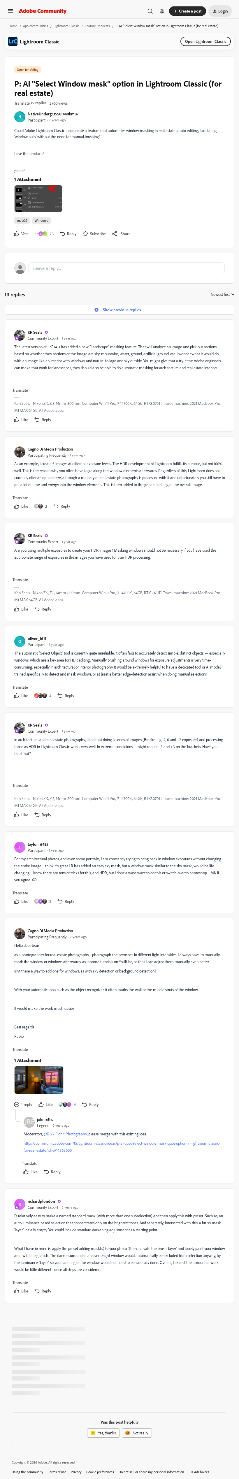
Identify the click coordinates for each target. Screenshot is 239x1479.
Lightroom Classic (66, 26)
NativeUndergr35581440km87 (53, 113)
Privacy (76, 1472)
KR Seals (35, 332)
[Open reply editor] (119, 268)
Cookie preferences (100, 1472)
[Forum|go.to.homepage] (43, 11)
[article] (119, 376)
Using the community (27, 1472)
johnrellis (45, 1119)
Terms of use (57, 1472)
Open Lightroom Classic (205, 41)
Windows (41, 220)
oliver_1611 (37, 638)
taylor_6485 (38, 844)
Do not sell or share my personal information (151, 1472)
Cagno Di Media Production (50, 448)
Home (13, 26)
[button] (10, 12)
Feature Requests (97, 26)
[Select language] (162, 11)
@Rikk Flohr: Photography (65, 1133)
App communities (35, 26)
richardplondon (41, 1201)
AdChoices (201, 1472)
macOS (22, 220)
